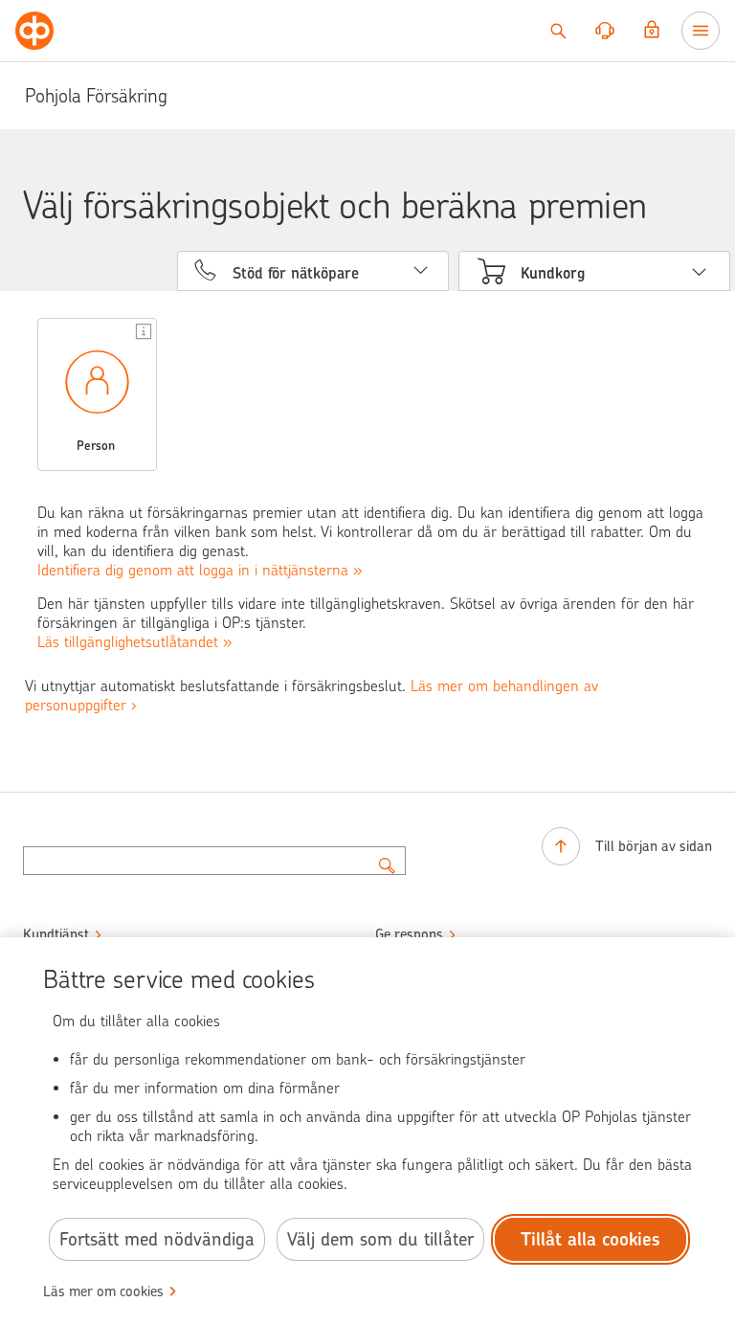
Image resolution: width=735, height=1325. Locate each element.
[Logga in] (652, 30)
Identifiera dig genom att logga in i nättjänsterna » (199, 570)
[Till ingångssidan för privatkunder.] (34, 30)
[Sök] (558, 30)
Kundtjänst (56, 934)
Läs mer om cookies (103, 1291)
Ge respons (409, 934)
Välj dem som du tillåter (380, 1239)
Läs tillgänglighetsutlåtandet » (134, 642)
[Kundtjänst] (605, 30)
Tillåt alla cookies (590, 1239)
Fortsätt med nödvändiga (157, 1239)
